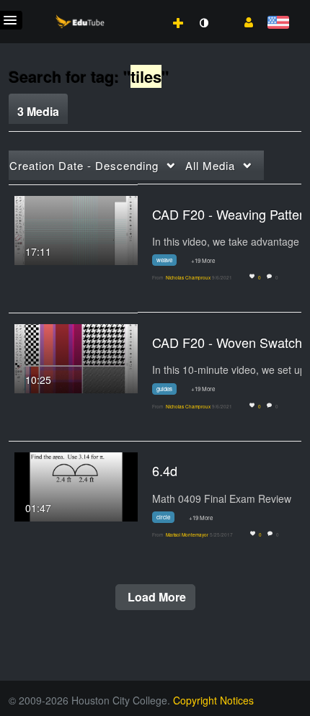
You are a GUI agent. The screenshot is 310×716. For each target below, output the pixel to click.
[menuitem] (146, 8)
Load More (155, 597)
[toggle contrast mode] (203, 23)
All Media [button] (210, 165)
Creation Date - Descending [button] (84, 165)
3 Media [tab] (38, 111)
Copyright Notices (213, 700)
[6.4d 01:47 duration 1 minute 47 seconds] (76, 485)
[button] (243, 21)
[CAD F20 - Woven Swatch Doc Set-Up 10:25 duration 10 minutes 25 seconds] (76, 357)
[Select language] (278, 23)
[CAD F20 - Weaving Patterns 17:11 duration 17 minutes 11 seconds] (76, 228)
